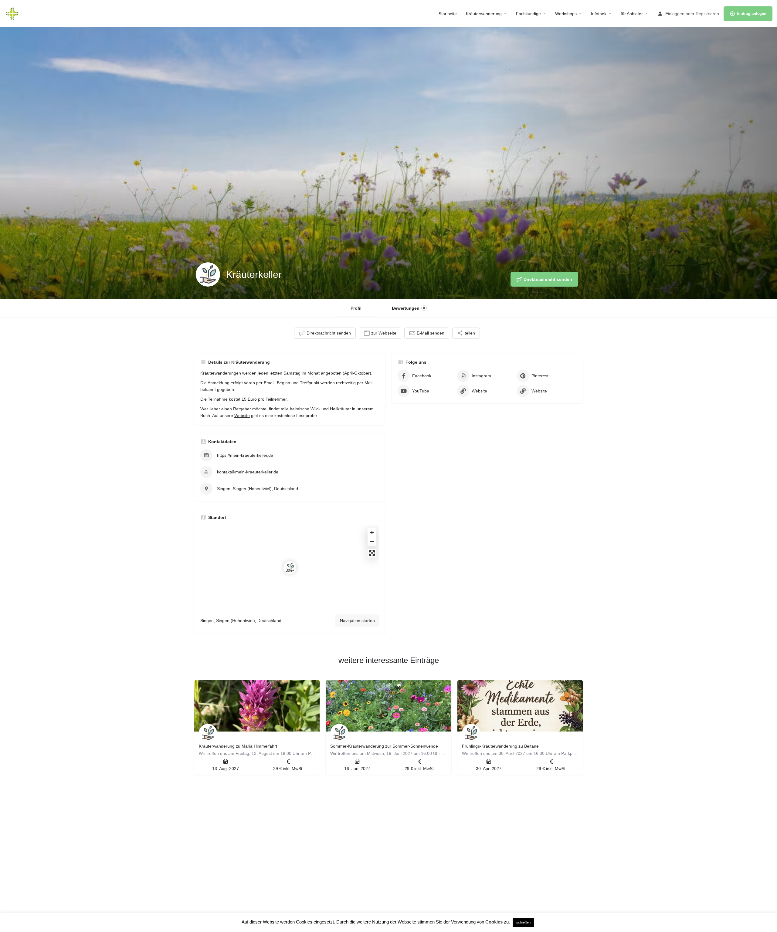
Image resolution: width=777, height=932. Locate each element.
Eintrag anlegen (751, 13)
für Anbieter (632, 13)
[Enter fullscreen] (372, 553)
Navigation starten (357, 620)
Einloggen (674, 13)
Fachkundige (528, 13)
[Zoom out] (372, 541)
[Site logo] (13, 13)
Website (242, 415)
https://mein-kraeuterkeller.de (245, 455)
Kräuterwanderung (484, 13)
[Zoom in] (372, 532)
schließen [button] (523, 922)
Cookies (494, 921)
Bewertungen (408, 308)
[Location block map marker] (289, 567)
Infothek (598, 13)
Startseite (448, 13)
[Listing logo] (208, 274)
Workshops (566, 13)
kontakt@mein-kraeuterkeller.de (247, 471)
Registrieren (707, 13)
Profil (356, 308)
